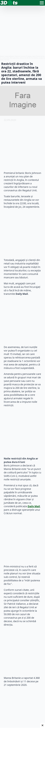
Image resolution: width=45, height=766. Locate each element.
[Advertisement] (22, 30)
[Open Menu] (41, 3)
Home (2, 56)
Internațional (9, 56)
